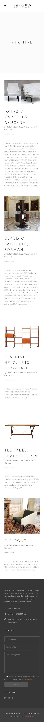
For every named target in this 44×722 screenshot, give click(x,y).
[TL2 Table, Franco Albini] (22, 425)
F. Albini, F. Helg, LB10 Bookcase (17, 362)
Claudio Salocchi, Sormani (16, 244)
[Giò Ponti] (22, 516)
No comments (31, 127)
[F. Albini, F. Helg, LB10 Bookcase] (22, 332)
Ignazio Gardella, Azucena (16, 116)
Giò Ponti (16, 540)
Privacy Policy (30, 716)
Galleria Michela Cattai (15, 127)
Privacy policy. (27, 679)
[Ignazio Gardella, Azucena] (22, 92)
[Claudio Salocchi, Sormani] (22, 213)
